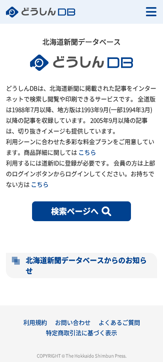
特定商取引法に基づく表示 (81, 332)
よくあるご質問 (119, 322)
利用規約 (35, 322)
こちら (87, 152)
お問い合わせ (73, 322)
